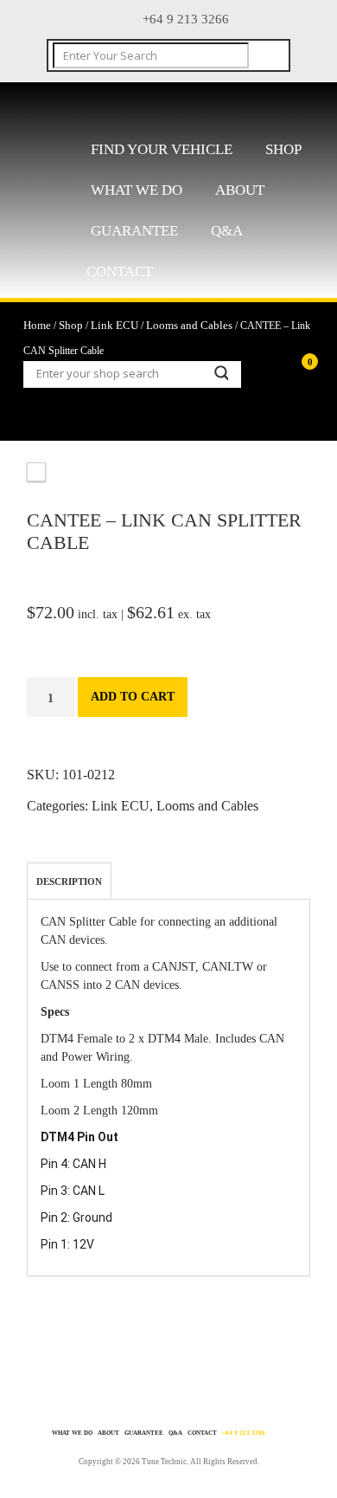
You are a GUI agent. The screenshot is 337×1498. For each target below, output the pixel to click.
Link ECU (114, 325)
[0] (280, 386)
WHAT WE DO (136, 190)
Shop (283, 149)
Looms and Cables (189, 325)
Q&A (227, 231)
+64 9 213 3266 (243, 1433)
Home (37, 325)
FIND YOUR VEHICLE (161, 149)
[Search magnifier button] (220, 373)
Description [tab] (69, 881)
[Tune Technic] (135, 107)
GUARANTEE (134, 231)
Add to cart (133, 696)
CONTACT (119, 271)
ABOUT (239, 190)
